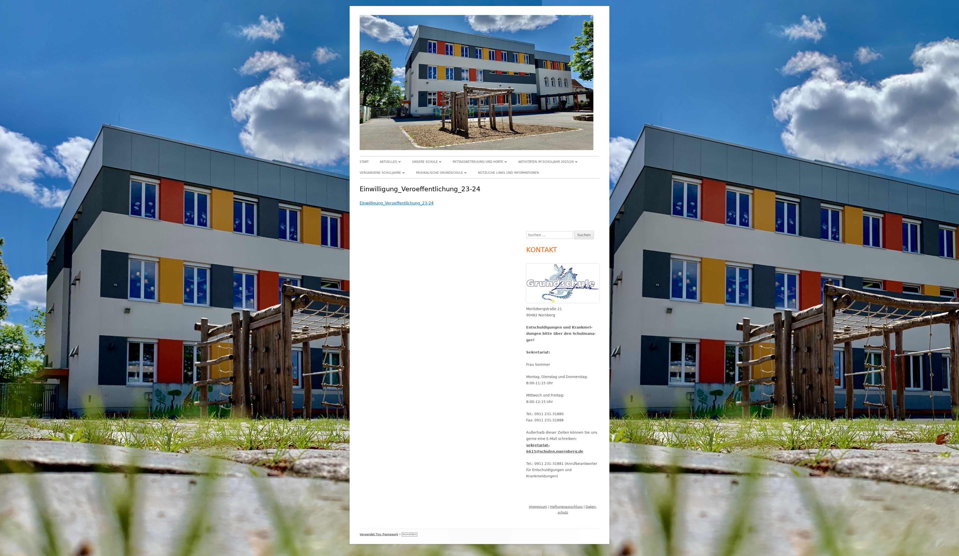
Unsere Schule (425, 162)
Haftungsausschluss (566, 507)
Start (364, 162)
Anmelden (409, 534)
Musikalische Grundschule (439, 173)
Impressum (538, 507)
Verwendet (368, 534)
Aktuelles (388, 162)
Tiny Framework (387, 534)
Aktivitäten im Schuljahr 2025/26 (546, 162)
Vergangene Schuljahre (380, 173)
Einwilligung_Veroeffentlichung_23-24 (397, 203)
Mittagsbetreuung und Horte (478, 162)
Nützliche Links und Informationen (508, 173)
